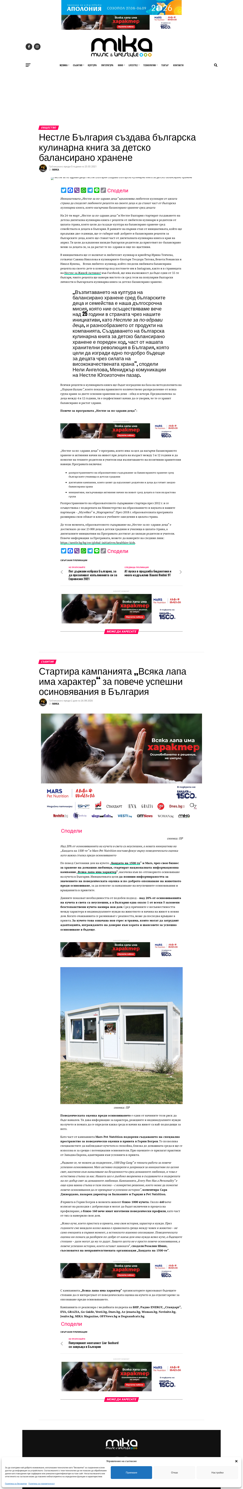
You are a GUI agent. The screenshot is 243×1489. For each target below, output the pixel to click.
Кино (120, 65)
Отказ (174, 1472)
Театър (165, 65)
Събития (77, 65)
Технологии (149, 65)
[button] (236, 1461)
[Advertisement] (121, 101)
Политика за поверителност (41, 1484)
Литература (107, 65)
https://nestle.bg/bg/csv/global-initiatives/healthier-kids (97, 543)
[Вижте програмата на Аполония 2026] (121, 14)
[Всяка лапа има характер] (121, 28)
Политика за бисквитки (16, 1484)
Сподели (117, 190)
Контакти (178, 65)
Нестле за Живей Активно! (82, 273)
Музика (63, 65)
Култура (92, 65)
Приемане (131, 1472)
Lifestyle (133, 65)
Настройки (217, 1472)
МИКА (55, 169)
